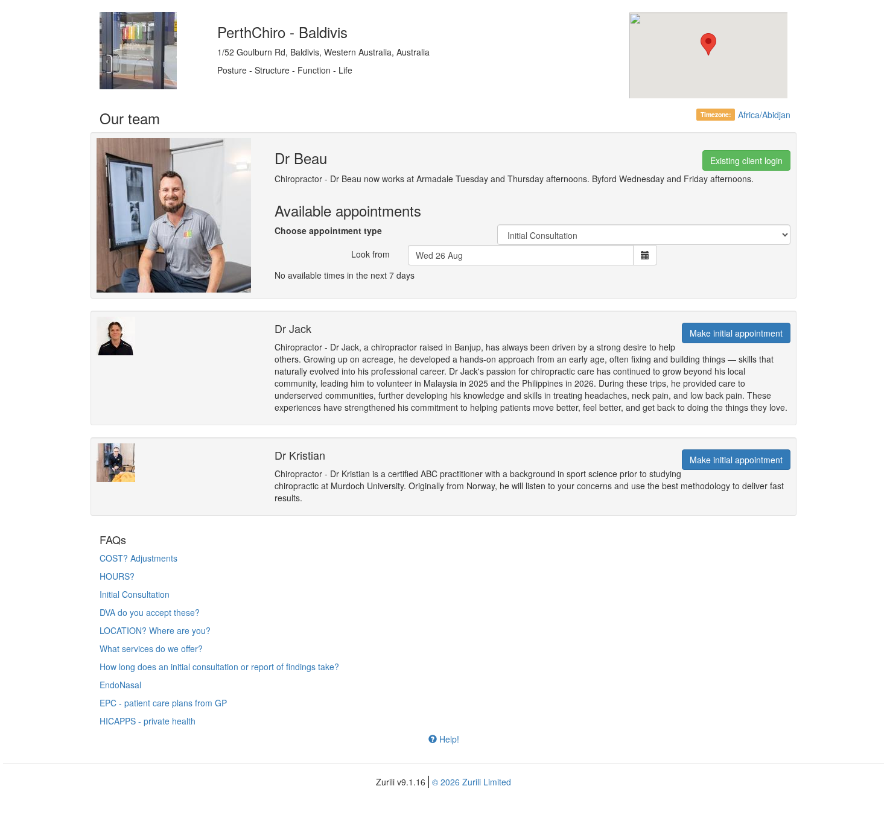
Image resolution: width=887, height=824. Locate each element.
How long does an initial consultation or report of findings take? (219, 667)
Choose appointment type (328, 230)
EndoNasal (120, 685)
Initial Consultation (135, 594)
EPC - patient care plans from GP (163, 703)
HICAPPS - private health (148, 721)
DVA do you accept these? (150, 612)
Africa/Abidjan (764, 115)
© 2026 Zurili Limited (471, 782)
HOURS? (117, 576)
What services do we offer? (151, 648)
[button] (708, 44)
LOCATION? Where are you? (155, 630)
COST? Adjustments (138, 558)
